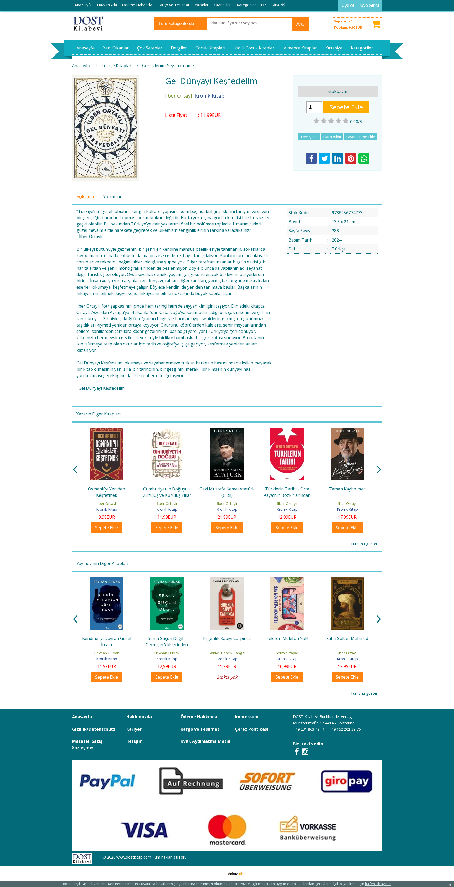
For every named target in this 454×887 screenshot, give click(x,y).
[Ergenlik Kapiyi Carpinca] (227, 580)
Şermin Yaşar (287, 652)
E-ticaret (218, 873)
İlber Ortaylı (107, 503)
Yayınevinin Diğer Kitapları (102, 563)
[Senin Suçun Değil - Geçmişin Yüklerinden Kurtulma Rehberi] (167, 580)
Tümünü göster (364, 543)
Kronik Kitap (106, 509)
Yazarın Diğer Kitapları (98, 414)
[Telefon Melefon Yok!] (287, 580)
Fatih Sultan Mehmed (347, 638)
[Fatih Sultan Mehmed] (347, 580)
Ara (300, 24)
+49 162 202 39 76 (345, 729)
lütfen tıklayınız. (378, 883)
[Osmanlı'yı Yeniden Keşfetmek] (106, 431)
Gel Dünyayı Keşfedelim (102, 388)
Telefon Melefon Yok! (287, 638)
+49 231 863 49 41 (309, 729)
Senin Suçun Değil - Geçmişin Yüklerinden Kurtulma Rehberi (167, 644)
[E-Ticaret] (236, 873)
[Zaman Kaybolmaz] (347, 431)
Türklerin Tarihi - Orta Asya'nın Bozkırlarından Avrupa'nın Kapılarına (287, 495)
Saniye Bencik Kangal (227, 652)
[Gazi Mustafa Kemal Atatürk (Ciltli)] (227, 431)
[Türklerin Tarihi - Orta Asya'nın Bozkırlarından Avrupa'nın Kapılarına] (287, 431)
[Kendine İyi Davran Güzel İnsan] (106, 580)
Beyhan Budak (106, 652)
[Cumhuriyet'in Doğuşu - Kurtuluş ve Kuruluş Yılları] (167, 431)
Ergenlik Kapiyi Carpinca (227, 638)
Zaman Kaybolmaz (347, 489)
